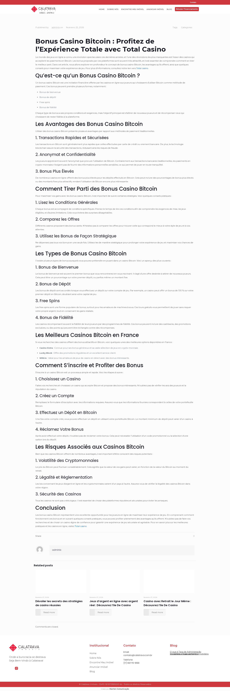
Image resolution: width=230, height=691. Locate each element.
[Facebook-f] (10, 668)
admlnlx (56, 27)
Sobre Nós (112, 9)
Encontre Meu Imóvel (132, 9)
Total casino (142, 68)
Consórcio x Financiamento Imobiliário (189, 654)
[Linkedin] (41, 2)
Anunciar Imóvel (155, 9)
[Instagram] (37, 2)
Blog (169, 9)
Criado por (115, 689)
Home (101, 9)
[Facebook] (33, 2)
